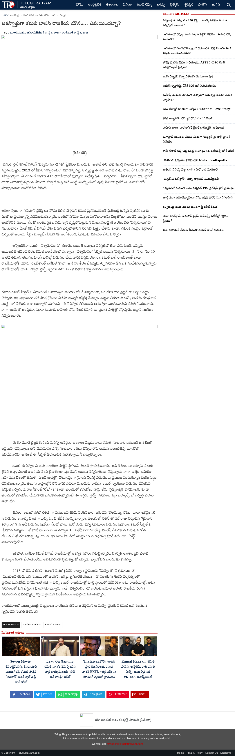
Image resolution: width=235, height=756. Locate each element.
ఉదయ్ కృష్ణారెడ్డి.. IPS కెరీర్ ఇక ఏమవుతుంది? (189, 86)
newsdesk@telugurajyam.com (124, 743)
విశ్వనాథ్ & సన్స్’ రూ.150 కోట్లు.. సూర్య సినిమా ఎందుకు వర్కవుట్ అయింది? (195, 23)
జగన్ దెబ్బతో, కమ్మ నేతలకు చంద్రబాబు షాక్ (188, 77)
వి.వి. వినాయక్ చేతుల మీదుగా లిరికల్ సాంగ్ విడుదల (193, 230)
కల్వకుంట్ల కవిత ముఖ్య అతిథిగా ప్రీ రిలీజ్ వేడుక (190, 207)
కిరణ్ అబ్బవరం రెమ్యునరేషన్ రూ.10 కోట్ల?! (188, 119)
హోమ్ (79, 5)
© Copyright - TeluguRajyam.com (20, 752)
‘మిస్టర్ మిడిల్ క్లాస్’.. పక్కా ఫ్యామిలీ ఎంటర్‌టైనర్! (191, 179)
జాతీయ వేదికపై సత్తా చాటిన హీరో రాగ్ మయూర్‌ (190, 170)
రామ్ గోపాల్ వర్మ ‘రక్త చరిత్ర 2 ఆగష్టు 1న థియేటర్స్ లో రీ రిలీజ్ (198, 151)
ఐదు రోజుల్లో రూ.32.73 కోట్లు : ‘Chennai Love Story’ (197, 109)
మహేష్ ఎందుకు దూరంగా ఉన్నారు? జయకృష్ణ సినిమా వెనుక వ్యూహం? (197, 97)
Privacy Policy (195, 752)
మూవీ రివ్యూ (144, 5)
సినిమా (127, 5)
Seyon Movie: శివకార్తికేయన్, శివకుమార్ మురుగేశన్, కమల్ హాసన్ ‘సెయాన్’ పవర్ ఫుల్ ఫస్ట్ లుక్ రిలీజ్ (21, 672)
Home (5, 15)
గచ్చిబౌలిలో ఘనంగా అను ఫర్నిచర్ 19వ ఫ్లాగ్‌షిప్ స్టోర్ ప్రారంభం (198, 189)
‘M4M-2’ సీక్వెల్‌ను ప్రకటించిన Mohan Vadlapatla (195, 161)
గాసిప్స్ (161, 5)
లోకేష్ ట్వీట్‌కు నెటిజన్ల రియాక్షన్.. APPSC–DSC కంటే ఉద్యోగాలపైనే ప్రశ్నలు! (194, 65)
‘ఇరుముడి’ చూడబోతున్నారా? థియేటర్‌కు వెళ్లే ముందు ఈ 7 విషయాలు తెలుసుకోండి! (197, 51)
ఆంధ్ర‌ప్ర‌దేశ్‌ (94, 5)
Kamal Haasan (53, 625)
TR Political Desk (19, 33)
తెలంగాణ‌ (112, 5)
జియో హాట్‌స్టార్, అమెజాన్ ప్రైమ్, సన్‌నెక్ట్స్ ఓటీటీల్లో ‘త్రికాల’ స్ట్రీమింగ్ (196, 218)
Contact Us (211, 752)
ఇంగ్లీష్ (216, 5)
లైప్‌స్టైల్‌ (189, 5)
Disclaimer (226, 752)
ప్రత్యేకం (175, 5)
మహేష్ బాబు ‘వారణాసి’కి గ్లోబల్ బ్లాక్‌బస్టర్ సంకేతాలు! (193, 128)
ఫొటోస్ (202, 5)
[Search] (228, 5)
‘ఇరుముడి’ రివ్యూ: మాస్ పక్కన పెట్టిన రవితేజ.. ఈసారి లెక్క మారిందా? (197, 37)
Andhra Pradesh (32, 625)
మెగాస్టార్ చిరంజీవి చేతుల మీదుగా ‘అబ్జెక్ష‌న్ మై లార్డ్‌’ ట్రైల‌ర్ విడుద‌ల (196, 139)
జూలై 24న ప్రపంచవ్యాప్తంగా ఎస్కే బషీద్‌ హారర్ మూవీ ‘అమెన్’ (198, 198)
